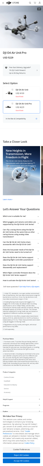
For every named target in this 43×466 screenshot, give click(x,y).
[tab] (21, 372)
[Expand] (38, 216)
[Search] (30, 2)
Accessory (7, 392)
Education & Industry (10, 385)
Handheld (7, 381)
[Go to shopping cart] (34, 2)
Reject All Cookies (21, 455)
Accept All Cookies (21, 461)
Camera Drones (9, 377)
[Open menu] (3, 2)
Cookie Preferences (21, 449)
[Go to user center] (39, 2)
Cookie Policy (29, 443)
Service (6, 389)
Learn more (7, 199)
